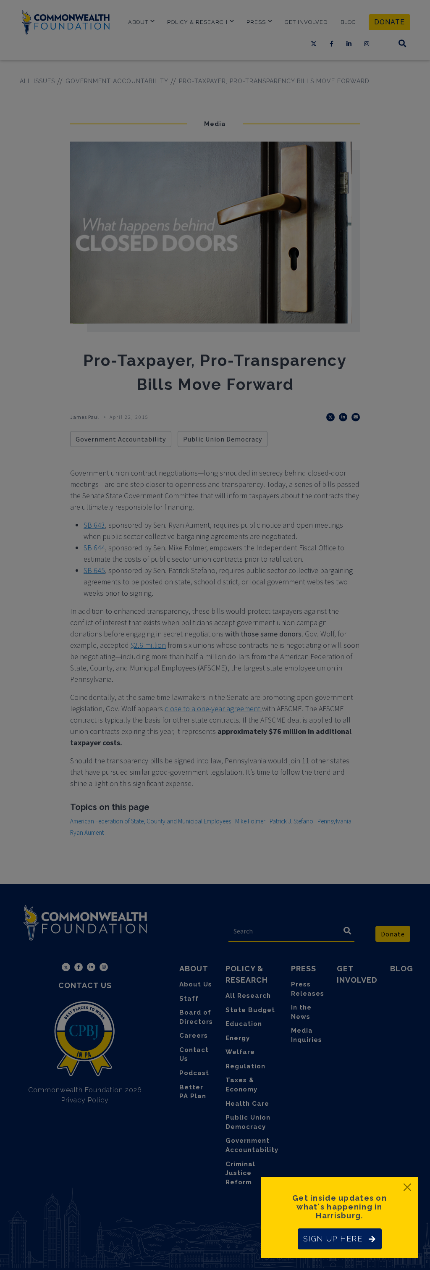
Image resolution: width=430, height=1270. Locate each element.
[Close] (407, 1187)
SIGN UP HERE (332, 1238)
